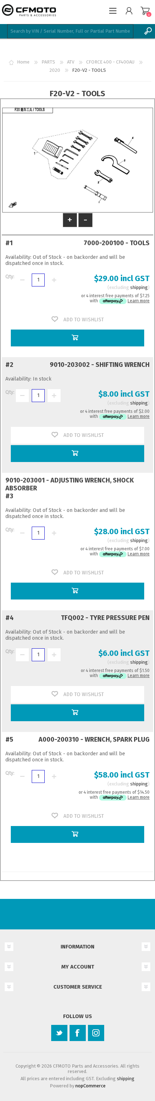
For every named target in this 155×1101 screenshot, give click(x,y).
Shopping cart (145, 11)
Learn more (139, 300)
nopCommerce (90, 1085)
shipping (139, 287)
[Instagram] (96, 1033)
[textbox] (70, 31)
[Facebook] (78, 1033)
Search (148, 31)
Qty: (9, 277)
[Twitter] (59, 1033)
